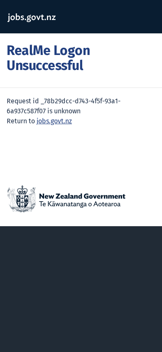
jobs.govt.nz (54, 121)
